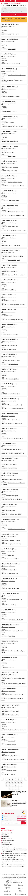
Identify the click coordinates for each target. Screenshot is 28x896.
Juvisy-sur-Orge (12, 405)
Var (13, 152)
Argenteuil (11, 393)
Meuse (20, 479)
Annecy (11, 245)
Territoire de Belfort (19, 275)
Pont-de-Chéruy (12, 360)
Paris (9, 122)
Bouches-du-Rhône (18, 185)
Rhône (17, 34)
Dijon (9, 171)
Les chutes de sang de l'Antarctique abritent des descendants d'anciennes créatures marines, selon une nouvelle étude (14, 855)
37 (21, 785)
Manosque (10, 80)
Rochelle (12, 304)
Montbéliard (12, 200)
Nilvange (10, 770)
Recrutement (21, 876)
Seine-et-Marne (18, 126)
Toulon (9, 152)
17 (18, 779)
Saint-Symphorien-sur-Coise (14, 599)
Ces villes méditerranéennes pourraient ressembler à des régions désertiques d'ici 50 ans (13, 861)
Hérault (14, 464)
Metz (9, 349)
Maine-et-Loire (16, 540)
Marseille (10, 185)
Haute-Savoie (16, 245)
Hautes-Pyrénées (17, 182)
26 (18, 782)
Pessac (9, 111)
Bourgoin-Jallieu (12, 260)
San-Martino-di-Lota (14, 230)
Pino (9, 570)
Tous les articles (11, 876)
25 (15, 782)
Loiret (19, 514)
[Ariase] (7, 894)
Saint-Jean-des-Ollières (14, 651)
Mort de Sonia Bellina (7, 833)
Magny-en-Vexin (13, 438)
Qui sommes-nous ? (6, 874)
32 (18, 785)
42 (9, 788)
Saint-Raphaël (12, 558)
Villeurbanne (11, 588)
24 (12, 782)
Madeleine (12, 495)
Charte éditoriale (18, 874)
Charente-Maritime (20, 304)
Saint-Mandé (11, 319)
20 (21, 779)
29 (9, 785)
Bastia (9, 226)
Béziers (10, 464)
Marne (13, 49)
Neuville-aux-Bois (13, 514)
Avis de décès (7, 3)
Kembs (10, 271)
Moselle (15, 345)
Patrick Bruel (5, 834)
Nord (14, 301)
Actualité (5, 816)
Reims (10, 49)
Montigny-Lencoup (13, 631)
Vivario (9, 711)
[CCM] (20, 885)
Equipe (12, 874)
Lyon (10, 289)
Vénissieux (11, 379)
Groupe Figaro (12, 878)
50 (18, 788)
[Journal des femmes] (7, 885)
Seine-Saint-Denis (20, 529)
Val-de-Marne (18, 319)
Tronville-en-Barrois (13, 479)
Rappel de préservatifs (8, 840)
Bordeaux (10, 141)
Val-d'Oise (16, 393)
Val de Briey (11, 729)
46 (15, 788)
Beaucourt (11, 275)
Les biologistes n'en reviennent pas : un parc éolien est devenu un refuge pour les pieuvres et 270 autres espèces (14, 849)
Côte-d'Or (14, 167)
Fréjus (9, 555)
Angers (10, 540)
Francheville (11, 34)
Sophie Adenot (6, 836)
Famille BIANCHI (16, 3)
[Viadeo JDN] (20, 891)
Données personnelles (6, 877)
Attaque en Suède (6, 842)
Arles (9, 423)
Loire (14, 156)
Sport (4, 818)
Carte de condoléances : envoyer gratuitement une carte (19, 793)
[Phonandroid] (20, 894)
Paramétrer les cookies (16, 877)
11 (15, 779)
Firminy (10, 156)
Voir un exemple (21, 816)
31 (15, 785)
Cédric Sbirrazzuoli (7, 838)
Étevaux (10, 167)
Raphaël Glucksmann (7, 844)
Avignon (11, 364)
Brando (10, 420)
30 (12, 785)
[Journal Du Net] (7, 888)
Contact (6, 876)
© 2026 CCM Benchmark (21, 878)
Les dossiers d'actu (8, 820)
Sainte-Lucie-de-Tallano (14, 75)
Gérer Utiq (24, 877)
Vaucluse (15, 364)
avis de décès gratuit (19, 18)
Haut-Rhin (15, 271)
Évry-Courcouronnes (14, 408)
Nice (9, 64)
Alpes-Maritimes (15, 64)
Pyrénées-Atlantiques (16, 619)
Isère (18, 260)
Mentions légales (4, 878)
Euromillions (5, 846)
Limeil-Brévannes (13, 683)
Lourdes (10, 182)
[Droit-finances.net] (20, 888)
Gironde (14, 111)
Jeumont (10, 301)
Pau (10, 619)
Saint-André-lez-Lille (13, 499)
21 (6, 782)
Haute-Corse (14, 226)
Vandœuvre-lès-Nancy (14, 483)
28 (6, 785)
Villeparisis (11, 126)
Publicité (24, 874)
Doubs (17, 200)
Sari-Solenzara (11, 695)
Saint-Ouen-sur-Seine (13, 678)
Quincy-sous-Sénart (13, 759)
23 (9, 782)
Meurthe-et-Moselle (20, 729)
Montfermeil (11, 529)
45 (12, 788)
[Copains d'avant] (7, 891)
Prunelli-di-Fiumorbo (13, 698)
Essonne (19, 405)
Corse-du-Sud (19, 695)
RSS (16, 876)
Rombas (10, 345)
